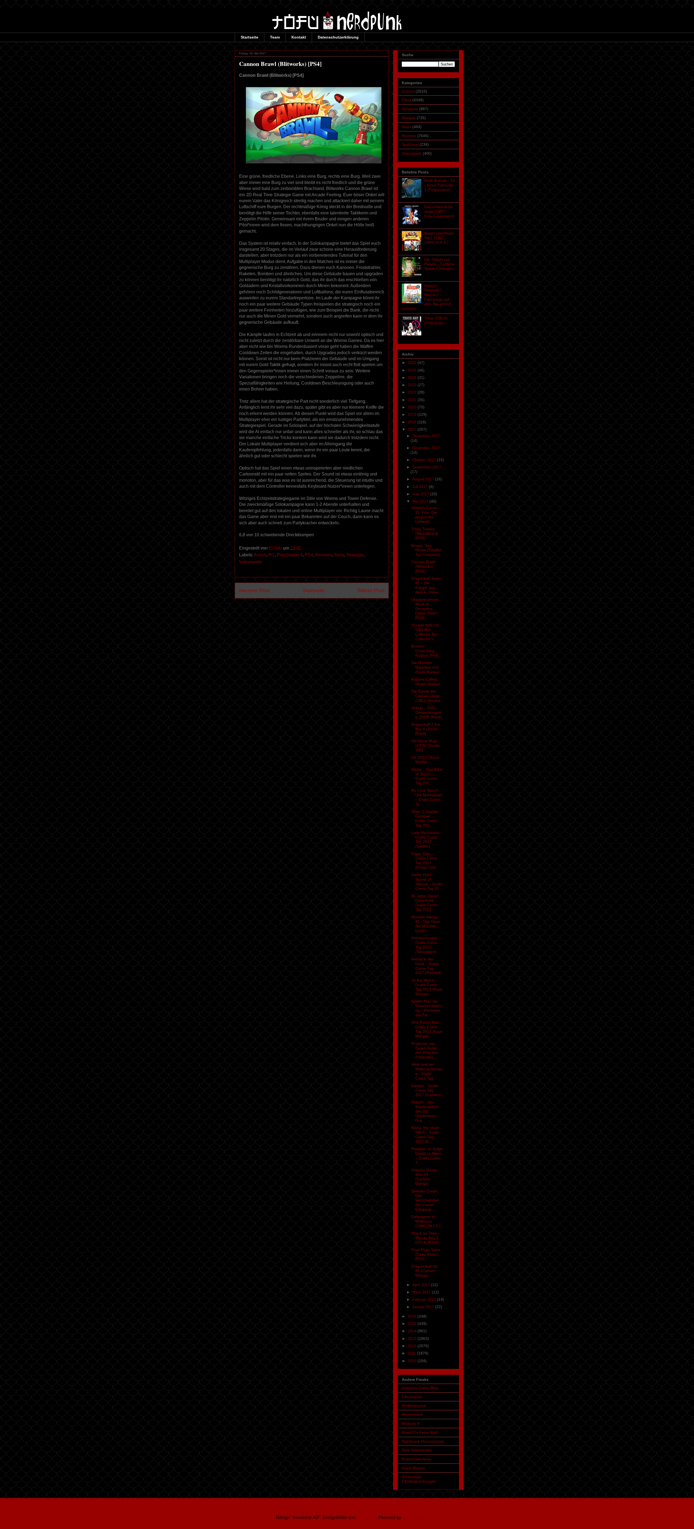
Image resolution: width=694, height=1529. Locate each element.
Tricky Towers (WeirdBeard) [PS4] (424, 533)
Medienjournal (414, 1405)
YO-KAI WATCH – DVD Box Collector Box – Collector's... (426, 632)
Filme (406, 100)
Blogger (409, 1517)
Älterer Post (370, 590)
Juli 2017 (420, 486)
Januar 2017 (423, 1307)
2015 (412, 1323)
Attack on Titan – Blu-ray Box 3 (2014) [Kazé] (425, 1238)
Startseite (249, 37)
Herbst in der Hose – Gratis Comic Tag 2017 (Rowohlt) (426, 966)
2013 (412, 1338)
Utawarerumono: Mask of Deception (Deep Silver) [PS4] (425, 608)
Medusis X (411, 1423)
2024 (412, 377)
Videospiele (250, 562)
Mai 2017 (420, 501)
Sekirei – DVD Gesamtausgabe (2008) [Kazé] (426, 712)
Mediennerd (412, 1414)
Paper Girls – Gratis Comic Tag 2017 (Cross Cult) (424, 861)
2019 (412, 414)
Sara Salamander (417, 1450)
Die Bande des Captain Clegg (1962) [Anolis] (425, 696)
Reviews (323, 555)
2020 (412, 407)
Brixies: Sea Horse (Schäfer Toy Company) (426, 550)
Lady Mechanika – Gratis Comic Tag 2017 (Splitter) (427, 839)
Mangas (409, 118)
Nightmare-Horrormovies (423, 1441)
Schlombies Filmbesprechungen (419, 1479)
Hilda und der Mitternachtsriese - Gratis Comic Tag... (427, 1071)
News (406, 127)
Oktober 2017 (424, 460)
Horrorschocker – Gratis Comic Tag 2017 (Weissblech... (426, 945)
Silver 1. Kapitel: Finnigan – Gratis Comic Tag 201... (425, 818)
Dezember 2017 (426, 436)
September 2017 (426, 467)
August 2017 (423, 479)
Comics (408, 91)
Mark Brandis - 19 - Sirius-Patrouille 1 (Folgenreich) (439, 185)
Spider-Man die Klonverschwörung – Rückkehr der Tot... (427, 1008)
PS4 (309, 555)
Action (260, 555)
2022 (412, 392)
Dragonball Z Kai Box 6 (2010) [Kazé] (425, 729)
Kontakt (298, 37)
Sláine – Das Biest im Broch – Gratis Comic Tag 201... (426, 776)
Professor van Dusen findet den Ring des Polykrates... (424, 1050)
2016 (412, 1316)
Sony (339, 555)
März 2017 (422, 1292)
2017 (412, 429)
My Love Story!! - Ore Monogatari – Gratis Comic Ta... (426, 797)
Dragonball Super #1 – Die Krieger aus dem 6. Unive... (426, 585)
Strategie (355, 555)
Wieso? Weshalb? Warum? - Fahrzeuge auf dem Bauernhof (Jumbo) (426, 297)
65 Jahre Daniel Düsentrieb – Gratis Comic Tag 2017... (424, 903)
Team (275, 37)
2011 (412, 1353)
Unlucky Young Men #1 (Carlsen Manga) (424, 1177)
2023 (412, 385)
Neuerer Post (254, 590)
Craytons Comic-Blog (420, 1388)
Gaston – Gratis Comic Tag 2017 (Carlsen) (426, 1090)
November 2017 (426, 448)
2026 (412, 362)
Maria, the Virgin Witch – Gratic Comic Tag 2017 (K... (425, 1134)
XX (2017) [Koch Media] (425, 759)
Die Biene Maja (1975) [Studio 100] (425, 745)
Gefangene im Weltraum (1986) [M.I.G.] (426, 1221)
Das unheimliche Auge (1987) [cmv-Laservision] (439, 211)
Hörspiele (410, 109)
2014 (412, 1331)
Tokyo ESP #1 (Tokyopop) (436, 320)
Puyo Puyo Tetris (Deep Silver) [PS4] (425, 1254)
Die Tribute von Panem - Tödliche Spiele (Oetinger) (439, 264)
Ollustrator (366, 1517)
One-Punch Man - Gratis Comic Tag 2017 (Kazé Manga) (426, 1029)
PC (271, 555)
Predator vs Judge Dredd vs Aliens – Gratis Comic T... (427, 1156)
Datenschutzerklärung (338, 37)
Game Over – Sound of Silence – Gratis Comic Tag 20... (426, 881)
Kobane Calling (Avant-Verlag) (425, 681)
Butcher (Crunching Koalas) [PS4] (425, 651)
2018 (412, 422)
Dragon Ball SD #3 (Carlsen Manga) (424, 1271)
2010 (412, 1361)
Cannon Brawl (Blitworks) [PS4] (423, 566)
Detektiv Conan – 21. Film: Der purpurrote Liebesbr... (426, 515)
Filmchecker (412, 1397)
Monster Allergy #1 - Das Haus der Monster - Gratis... (425, 924)
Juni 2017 (421, 494)
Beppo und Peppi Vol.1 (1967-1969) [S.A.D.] (439, 238)
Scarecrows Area (416, 1459)
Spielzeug (410, 144)
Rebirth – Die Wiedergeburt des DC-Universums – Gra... (425, 1111)
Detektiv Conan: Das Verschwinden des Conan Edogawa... (425, 1200)
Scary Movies (413, 1468)
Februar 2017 (424, 1299)
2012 (412, 1346)
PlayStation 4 (290, 555)
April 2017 (421, 1285)
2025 (412, 370)
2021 (412, 400)
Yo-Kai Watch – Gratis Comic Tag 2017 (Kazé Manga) (426, 987)
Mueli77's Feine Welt (420, 1432)
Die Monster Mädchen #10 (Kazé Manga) (425, 667)
